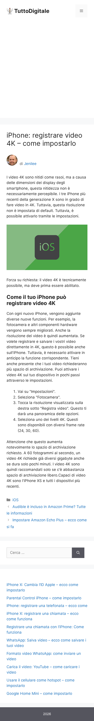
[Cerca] (78, 553)
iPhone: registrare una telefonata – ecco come (47, 605)
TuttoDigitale (31, 11)
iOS (15, 500)
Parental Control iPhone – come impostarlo (44, 598)
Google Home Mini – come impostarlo (39, 693)
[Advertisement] (47, 71)
